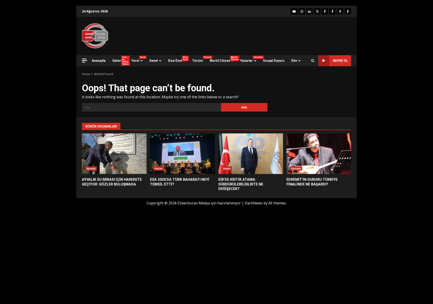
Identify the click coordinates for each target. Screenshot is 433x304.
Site (294, 60)
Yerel (138, 59)
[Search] (312, 60)
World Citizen (223, 59)
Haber (159, 168)
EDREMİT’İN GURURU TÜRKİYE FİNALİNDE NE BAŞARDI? (318, 153)
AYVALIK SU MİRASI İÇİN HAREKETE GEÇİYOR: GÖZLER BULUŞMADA (114, 153)
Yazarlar (250, 59)
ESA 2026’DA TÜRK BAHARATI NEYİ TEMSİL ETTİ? (182, 153)
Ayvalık (91, 168)
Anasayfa (99, 60)
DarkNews (254, 203)
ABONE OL (340, 60)
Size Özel (178, 59)
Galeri (120, 60)
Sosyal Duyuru (273, 60)
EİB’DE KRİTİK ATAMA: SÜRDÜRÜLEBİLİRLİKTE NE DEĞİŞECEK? (250, 153)
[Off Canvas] (84, 60)
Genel (153, 60)
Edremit (296, 168)
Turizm (199, 59)
